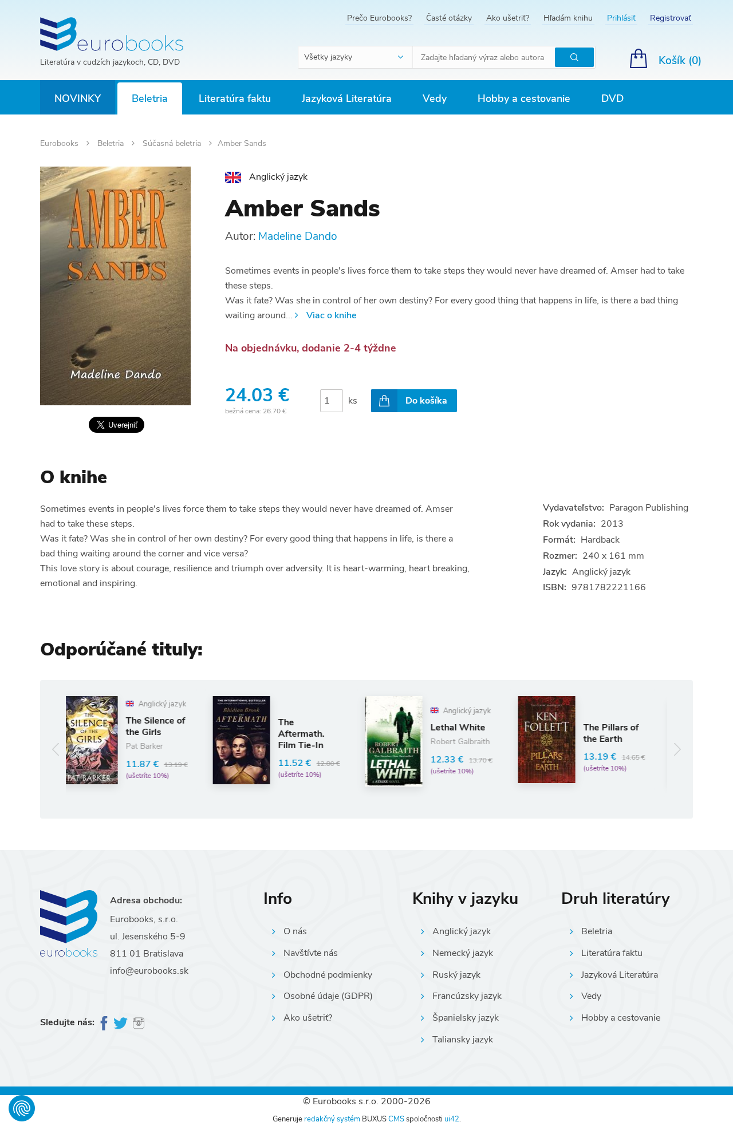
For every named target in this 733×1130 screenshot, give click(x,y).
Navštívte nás (310, 953)
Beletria (150, 98)
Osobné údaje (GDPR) (328, 996)
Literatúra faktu (235, 98)
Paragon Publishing (648, 507)
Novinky (77, 98)
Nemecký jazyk (462, 953)
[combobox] (355, 57)
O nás (295, 931)
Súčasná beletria (173, 143)
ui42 (451, 1119)
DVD (612, 98)
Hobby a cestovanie (524, 98)
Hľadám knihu (568, 18)
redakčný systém (332, 1119)
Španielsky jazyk (465, 1018)
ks (352, 400)
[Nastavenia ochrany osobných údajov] (22, 1108)
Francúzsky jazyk (467, 996)
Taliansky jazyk (462, 1039)
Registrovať (670, 18)
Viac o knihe (331, 315)
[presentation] (56, 749)
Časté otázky (449, 18)
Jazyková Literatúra (347, 98)
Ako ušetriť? (507, 18)
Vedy (435, 98)
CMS (396, 1119)
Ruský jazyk (456, 975)
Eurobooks (60, 143)
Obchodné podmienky (327, 975)
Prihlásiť (621, 18)
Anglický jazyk (461, 931)
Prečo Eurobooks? (379, 18)
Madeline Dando (297, 236)
